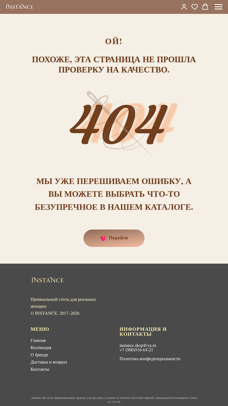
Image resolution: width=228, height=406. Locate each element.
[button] (194, 6)
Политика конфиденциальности (150, 358)
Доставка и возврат (49, 362)
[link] (184, 6)
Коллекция (41, 347)
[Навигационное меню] (218, 7)
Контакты (40, 369)
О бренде (39, 354)
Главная (38, 340)
